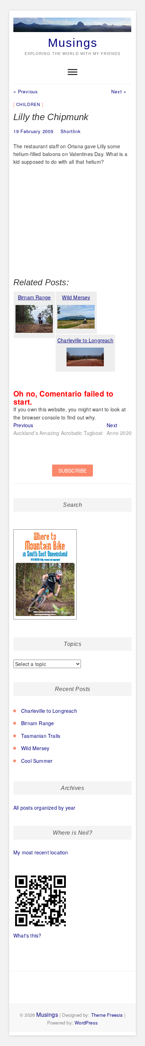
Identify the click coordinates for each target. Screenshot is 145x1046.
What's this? (27, 935)
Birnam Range (37, 723)
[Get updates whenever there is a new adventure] (72, 474)
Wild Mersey (35, 748)
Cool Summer (36, 760)
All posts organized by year (44, 807)
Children (28, 104)
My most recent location (40, 852)
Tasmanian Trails (40, 735)
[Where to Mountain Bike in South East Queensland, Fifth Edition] (45, 529)
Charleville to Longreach (49, 710)
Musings (72, 42)
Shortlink (71, 131)
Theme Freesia (107, 1014)
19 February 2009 (33, 131)
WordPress (86, 1022)
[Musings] (72, 17)
